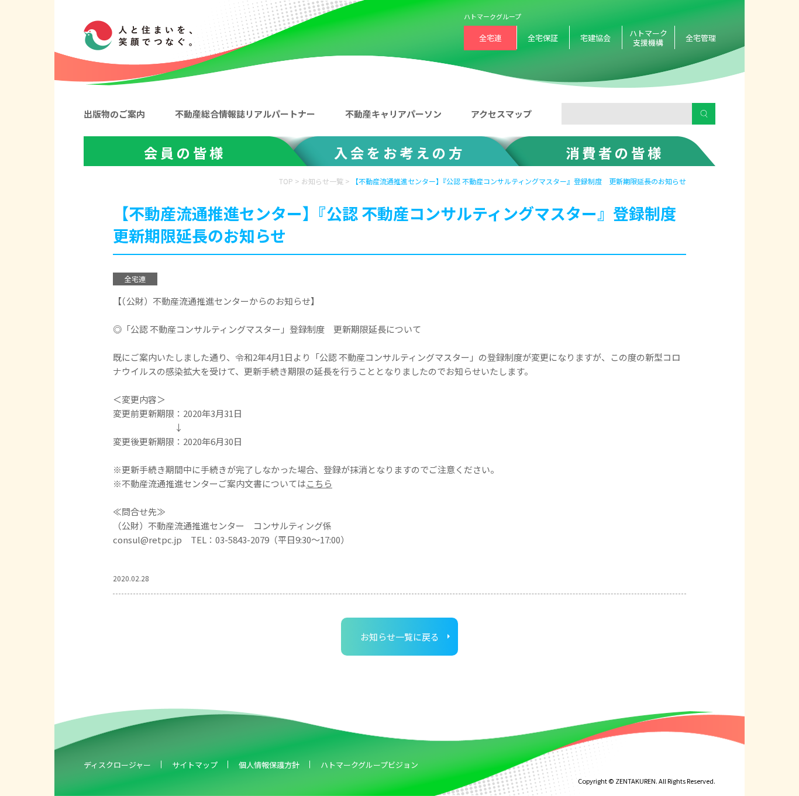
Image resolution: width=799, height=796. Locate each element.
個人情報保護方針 (269, 764)
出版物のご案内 (114, 114)
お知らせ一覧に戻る (399, 636)
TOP (286, 181)
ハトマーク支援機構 (648, 37)
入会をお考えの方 (399, 153)
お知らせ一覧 (322, 181)
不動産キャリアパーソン (393, 114)
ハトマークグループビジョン (369, 764)
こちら (319, 483)
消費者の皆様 (615, 153)
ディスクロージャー (117, 764)
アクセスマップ (501, 114)
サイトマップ (195, 764)
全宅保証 (543, 37)
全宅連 (490, 37)
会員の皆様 (185, 153)
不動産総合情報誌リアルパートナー (245, 114)
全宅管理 (701, 37)
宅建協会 (595, 37)
